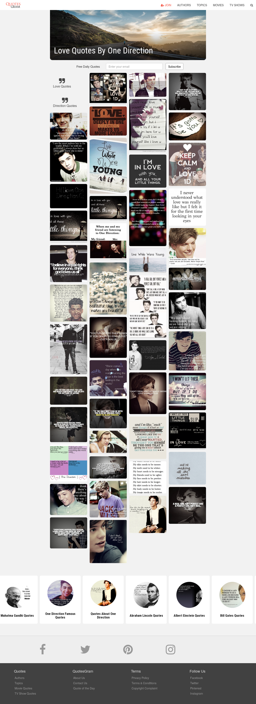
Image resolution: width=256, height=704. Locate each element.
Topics (202, 5)
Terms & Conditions (144, 683)
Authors (184, 5)
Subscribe (174, 66)
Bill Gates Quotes (214, 616)
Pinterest (195, 688)
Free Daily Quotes (88, 66)
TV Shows (237, 5)
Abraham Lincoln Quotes (128, 616)
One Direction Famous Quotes (42, 615)
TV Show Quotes (25, 693)
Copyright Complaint (144, 688)
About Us (79, 678)
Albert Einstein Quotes (171, 616)
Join (167, 5)
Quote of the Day (84, 688)
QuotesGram (13, 5)
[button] (251, 5)
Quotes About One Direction (85, 615)
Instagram (196, 693)
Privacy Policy (140, 678)
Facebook (196, 678)
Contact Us (80, 683)
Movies (218, 5)
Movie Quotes (23, 688)
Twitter (194, 683)
